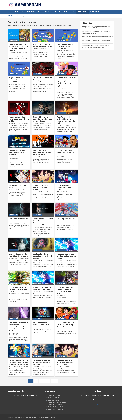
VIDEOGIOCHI (19, 11)
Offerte (57, 11)
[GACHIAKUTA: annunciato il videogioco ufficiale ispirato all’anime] (43, 69)
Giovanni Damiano (22, 52)
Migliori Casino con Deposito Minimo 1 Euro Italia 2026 (17, 80)
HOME (11, 11)
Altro (66, 11)
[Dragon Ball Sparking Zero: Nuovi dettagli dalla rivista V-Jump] (66, 245)
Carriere (52, 417)
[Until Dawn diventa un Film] (19, 210)
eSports (48, 11)
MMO (73, 11)
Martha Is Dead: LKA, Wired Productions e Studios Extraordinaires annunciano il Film (43, 222)
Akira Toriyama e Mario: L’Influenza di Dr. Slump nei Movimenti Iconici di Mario (66, 325)
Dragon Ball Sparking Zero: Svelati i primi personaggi (42, 288)
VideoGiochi (11, 16)
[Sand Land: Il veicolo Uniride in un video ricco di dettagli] (43, 245)
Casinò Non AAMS (53, 398)
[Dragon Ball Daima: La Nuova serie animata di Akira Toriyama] (66, 351)
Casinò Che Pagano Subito (56, 407)
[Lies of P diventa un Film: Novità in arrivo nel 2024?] (19, 245)
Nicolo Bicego (45, 48)
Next (54, 381)
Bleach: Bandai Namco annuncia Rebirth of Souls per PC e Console (42, 152)
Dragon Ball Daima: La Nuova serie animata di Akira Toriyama (65, 362)
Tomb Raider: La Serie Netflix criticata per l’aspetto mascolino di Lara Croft (67, 120)
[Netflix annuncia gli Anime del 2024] (19, 176)
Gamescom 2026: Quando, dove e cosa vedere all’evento (97, 36)
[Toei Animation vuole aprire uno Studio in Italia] (43, 314)
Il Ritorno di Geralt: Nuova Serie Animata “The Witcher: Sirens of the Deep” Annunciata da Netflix (18, 327)
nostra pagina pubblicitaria (105, 395)
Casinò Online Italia (54, 395)
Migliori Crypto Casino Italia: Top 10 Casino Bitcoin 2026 (65, 46)
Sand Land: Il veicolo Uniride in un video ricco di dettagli (42, 256)
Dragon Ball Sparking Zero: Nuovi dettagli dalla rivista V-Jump (66, 256)
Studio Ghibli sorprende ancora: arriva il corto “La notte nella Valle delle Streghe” (18, 47)
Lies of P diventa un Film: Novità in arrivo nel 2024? (18, 255)
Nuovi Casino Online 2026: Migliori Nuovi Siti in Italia (42, 45)
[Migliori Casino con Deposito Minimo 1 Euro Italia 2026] (19, 69)
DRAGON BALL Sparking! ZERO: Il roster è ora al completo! (18, 152)
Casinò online (94, 11)
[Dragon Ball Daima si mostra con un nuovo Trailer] (43, 176)
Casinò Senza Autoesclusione (57, 402)
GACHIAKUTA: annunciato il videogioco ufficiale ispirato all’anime (42, 80)
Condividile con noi (31, 395)
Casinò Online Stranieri (55, 404)
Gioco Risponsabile (44, 417)
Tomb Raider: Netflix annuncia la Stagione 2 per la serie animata (42, 119)
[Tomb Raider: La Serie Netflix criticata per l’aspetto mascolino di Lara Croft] (66, 108)
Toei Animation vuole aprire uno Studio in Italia (42, 324)
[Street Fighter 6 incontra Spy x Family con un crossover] (66, 210)
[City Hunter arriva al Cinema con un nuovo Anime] (66, 176)
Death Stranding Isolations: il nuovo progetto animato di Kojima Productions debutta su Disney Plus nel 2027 (67, 82)
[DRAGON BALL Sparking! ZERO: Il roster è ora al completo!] (19, 141)
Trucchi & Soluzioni (34, 11)
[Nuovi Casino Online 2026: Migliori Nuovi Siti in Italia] (43, 35)
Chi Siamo (35, 417)
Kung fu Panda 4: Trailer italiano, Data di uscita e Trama (18, 289)
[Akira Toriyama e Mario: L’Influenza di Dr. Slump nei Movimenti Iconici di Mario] (66, 314)
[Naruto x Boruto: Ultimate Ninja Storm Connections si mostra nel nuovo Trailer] (19, 351)
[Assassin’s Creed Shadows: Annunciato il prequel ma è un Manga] (19, 108)
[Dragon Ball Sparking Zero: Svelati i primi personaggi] (43, 278)
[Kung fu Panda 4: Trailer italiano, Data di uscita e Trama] (19, 278)
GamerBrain (21, 417)
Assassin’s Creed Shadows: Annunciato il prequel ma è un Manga (19, 119)
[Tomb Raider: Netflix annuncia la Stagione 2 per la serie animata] (43, 108)
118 (47, 381)
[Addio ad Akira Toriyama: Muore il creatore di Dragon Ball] (66, 141)
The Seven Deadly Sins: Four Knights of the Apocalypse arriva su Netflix (65, 290)
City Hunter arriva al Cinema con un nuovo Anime (64, 188)
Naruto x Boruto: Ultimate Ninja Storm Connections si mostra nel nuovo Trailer (19, 362)
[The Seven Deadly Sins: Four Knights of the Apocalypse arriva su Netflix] (66, 278)
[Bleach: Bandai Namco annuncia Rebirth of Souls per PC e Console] (43, 141)
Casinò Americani (53, 400)
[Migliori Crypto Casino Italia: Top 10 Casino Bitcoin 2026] (66, 35)
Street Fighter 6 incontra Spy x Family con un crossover (66, 221)
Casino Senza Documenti (55, 409)
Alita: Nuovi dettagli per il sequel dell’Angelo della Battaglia (42, 362)
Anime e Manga (82, 11)
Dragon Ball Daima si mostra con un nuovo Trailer (40, 188)
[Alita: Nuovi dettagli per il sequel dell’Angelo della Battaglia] (43, 351)
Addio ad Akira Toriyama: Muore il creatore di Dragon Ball (66, 152)
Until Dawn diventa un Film (19, 219)
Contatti (28, 417)
